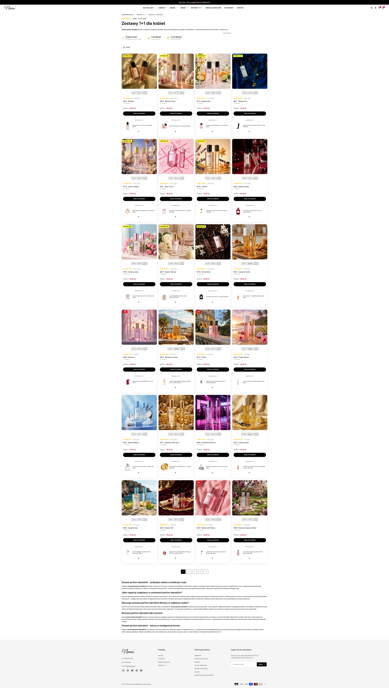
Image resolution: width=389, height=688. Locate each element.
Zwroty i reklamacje (200, 665)
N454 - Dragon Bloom (241, 357)
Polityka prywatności (201, 659)
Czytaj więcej (227, 33)
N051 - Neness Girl (240, 101)
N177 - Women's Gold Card (169, 443)
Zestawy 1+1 (141, 14)
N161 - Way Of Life (166, 187)
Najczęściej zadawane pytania (203, 675)
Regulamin (197, 655)
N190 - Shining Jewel (130, 272)
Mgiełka (250, 263)
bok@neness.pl (130, 666)
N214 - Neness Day (203, 101)
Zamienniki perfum (127, 14)
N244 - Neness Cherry (241, 187)
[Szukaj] (372, 8)
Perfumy (160, 655)
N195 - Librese (202, 187)
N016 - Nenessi (128, 101)
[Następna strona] (206, 572)
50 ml (139, 93)
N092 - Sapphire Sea (130, 528)
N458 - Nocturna (129, 357)
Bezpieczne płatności (201, 668)
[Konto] (375, 8)
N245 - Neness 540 (166, 528)
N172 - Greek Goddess (131, 187)
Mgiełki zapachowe (164, 662)
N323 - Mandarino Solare (169, 357)
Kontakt (197, 672)
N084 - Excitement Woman (206, 443)
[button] (154, 58)
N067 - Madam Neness (168, 272)
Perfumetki (161, 659)
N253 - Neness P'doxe (167, 101)
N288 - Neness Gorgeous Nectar (245, 528)
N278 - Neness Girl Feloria (206, 528)
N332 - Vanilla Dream (241, 443)
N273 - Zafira (201, 357)
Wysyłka (197, 662)
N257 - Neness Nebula (131, 443)
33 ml (133, 93)
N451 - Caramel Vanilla (242, 272)
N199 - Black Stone (203, 272)
